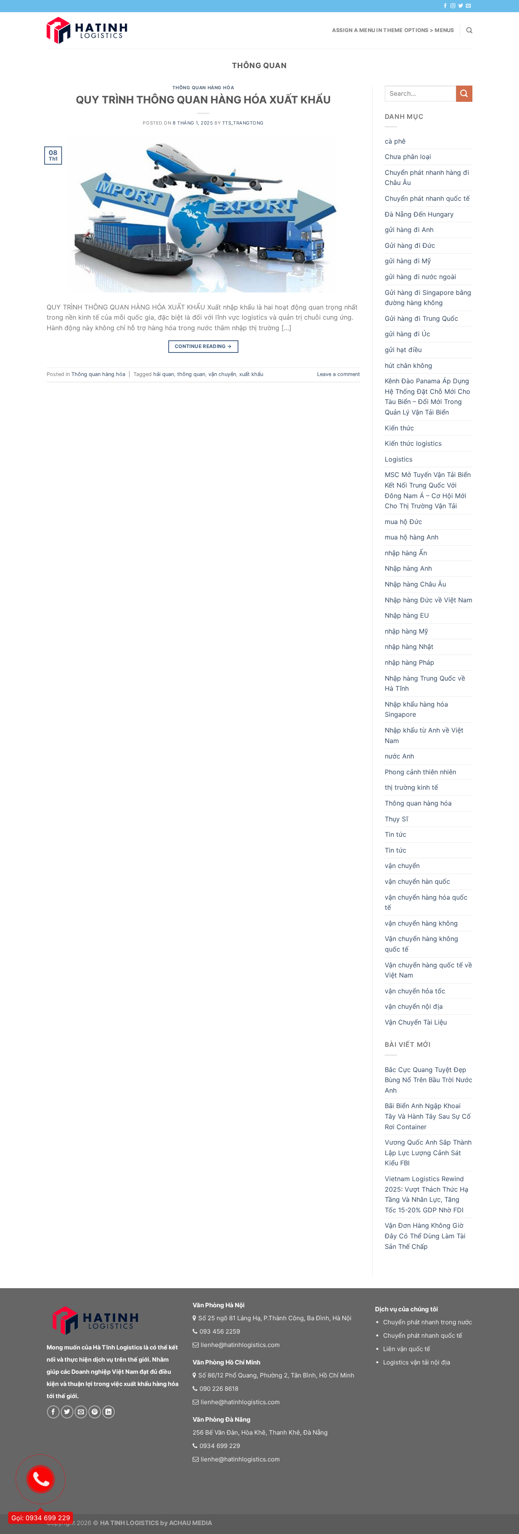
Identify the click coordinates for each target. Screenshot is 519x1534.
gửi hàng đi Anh (409, 230)
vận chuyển (222, 374)
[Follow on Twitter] (460, 6)
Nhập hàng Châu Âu (415, 584)
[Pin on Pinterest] (94, 1411)
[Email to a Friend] (81, 1411)
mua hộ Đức (403, 522)
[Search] (469, 30)
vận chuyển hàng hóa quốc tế (426, 902)
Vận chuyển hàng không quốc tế (421, 944)
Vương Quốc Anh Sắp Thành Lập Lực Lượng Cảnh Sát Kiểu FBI (428, 1152)
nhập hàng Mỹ (406, 631)
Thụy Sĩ (396, 819)
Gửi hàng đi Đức (410, 245)
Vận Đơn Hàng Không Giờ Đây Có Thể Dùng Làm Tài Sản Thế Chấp (425, 1235)
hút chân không (408, 365)
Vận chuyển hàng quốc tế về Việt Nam (428, 970)
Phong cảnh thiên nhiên (420, 772)
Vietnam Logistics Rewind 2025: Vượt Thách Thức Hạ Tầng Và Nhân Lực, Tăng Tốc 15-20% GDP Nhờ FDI (426, 1194)
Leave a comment (338, 374)
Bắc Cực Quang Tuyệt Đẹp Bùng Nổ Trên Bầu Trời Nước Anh (428, 1080)
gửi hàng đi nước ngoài (420, 277)
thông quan (191, 374)
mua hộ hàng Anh (411, 537)
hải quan (163, 374)
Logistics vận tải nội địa (416, 1362)
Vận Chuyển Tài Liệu (416, 1022)
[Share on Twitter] (67, 1411)
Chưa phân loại (408, 157)
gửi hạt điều (403, 350)
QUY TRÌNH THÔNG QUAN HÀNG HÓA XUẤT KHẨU (203, 99)
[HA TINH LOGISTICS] (87, 30)
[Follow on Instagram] (452, 6)
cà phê (395, 141)
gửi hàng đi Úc (407, 334)
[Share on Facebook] (53, 1411)
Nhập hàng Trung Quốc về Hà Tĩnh (425, 683)
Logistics (398, 459)
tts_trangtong (243, 123)
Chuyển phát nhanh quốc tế (427, 198)
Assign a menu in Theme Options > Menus (393, 30)
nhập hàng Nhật (409, 646)
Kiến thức (399, 428)
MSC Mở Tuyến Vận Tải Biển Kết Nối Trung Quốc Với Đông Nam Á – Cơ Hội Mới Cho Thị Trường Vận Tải (428, 490)
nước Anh (399, 756)
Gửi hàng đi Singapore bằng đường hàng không (428, 297)
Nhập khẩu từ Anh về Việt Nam (424, 735)
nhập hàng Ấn (406, 553)
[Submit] (464, 93)
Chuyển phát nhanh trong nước (427, 1322)
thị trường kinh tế (411, 787)
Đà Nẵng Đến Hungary (419, 214)
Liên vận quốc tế (406, 1349)
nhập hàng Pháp (409, 662)
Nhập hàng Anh (408, 568)
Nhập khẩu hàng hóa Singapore (416, 709)
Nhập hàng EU (407, 615)
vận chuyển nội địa (414, 1006)
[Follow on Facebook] (445, 6)
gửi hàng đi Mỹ (408, 261)
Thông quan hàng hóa (203, 87)
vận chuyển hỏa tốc (415, 991)
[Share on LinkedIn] (108, 1411)
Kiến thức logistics (413, 443)
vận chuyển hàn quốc (417, 881)
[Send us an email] (468, 6)
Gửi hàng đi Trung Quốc (421, 318)
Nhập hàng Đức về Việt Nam (428, 600)
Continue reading (203, 346)
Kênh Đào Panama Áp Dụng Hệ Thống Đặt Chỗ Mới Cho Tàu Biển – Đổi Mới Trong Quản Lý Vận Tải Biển (427, 396)
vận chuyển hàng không (421, 923)
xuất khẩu (251, 374)
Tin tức (395, 834)
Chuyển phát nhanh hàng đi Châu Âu (427, 177)
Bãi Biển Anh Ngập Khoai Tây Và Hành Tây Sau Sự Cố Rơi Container (428, 1116)
